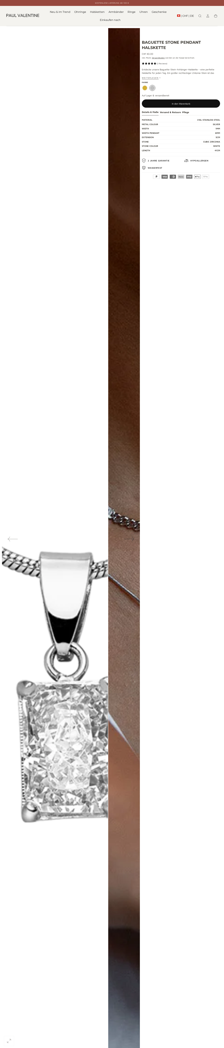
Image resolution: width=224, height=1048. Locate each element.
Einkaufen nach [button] (110, 20)
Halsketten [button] (97, 12)
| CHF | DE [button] (187, 15)
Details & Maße (150, 112)
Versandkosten (158, 58)
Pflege (185, 112)
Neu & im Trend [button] (60, 12)
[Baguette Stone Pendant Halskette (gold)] (145, 88)
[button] (185, 16)
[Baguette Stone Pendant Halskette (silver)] (152, 88)
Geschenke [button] (159, 12)
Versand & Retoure (170, 112)
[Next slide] (129, 539)
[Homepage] (22, 16)
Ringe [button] (131, 12)
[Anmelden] (208, 16)
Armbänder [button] (116, 12)
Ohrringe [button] (80, 12)
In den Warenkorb (181, 103)
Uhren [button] (143, 12)
